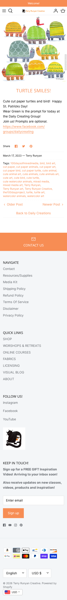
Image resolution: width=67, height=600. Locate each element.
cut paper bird (11, 170)
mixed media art (13, 185)
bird (42, 163)
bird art (50, 163)
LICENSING (11, 365)
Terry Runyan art (13, 188)
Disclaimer (10, 309)
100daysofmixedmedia (24, 163)
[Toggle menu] (4, 11)
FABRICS (9, 359)
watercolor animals (14, 196)
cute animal (49, 170)
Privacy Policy (13, 315)
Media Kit (10, 282)
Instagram (10, 403)
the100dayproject (14, 192)
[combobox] (13, 592)
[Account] (55, 11)
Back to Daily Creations (33, 213)
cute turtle (32, 177)
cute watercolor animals (17, 181)
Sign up (13, 513)
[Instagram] (15, 525)
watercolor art (35, 196)
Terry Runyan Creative (38, 188)
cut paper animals (27, 166)
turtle (29, 192)
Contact (9, 269)
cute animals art (49, 174)
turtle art (39, 192)
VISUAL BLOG (13, 372)
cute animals (30, 174)
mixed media (41, 181)
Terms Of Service (16, 302)
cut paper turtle (31, 170)
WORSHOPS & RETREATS (22, 346)
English (11, 573)
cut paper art (47, 166)
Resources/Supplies (17, 275)
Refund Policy (13, 295)
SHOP (7, 339)
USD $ (37, 573)
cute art (7, 177)
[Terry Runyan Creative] (33, 11)
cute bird (19, 177)
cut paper (9, 166)
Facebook (10, 411)
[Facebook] (4, 525)
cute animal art (12, 174)
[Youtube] (10, 525)
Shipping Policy (14, 289)
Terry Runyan (32, 185)
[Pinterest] (21, 525)
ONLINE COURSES (17, 352)
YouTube (9, 419)
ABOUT (8, 379)
